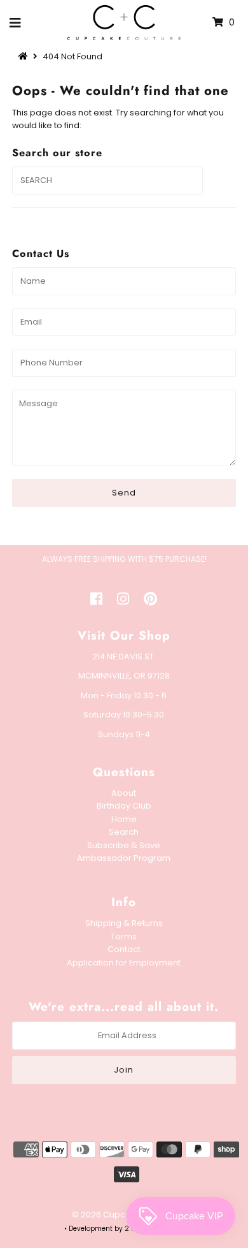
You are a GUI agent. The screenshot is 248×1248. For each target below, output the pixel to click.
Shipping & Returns (124, 923)
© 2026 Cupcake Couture (124, 1214)
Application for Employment (124, 962)
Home (124, 819)
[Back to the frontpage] (24, 56)
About (123, 793)
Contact (124, 949)
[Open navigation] (15, 22)
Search (124, 831)
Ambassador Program (123, 858)
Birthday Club (124, 805)
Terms (124, 936)
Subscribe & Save (123, 845)
